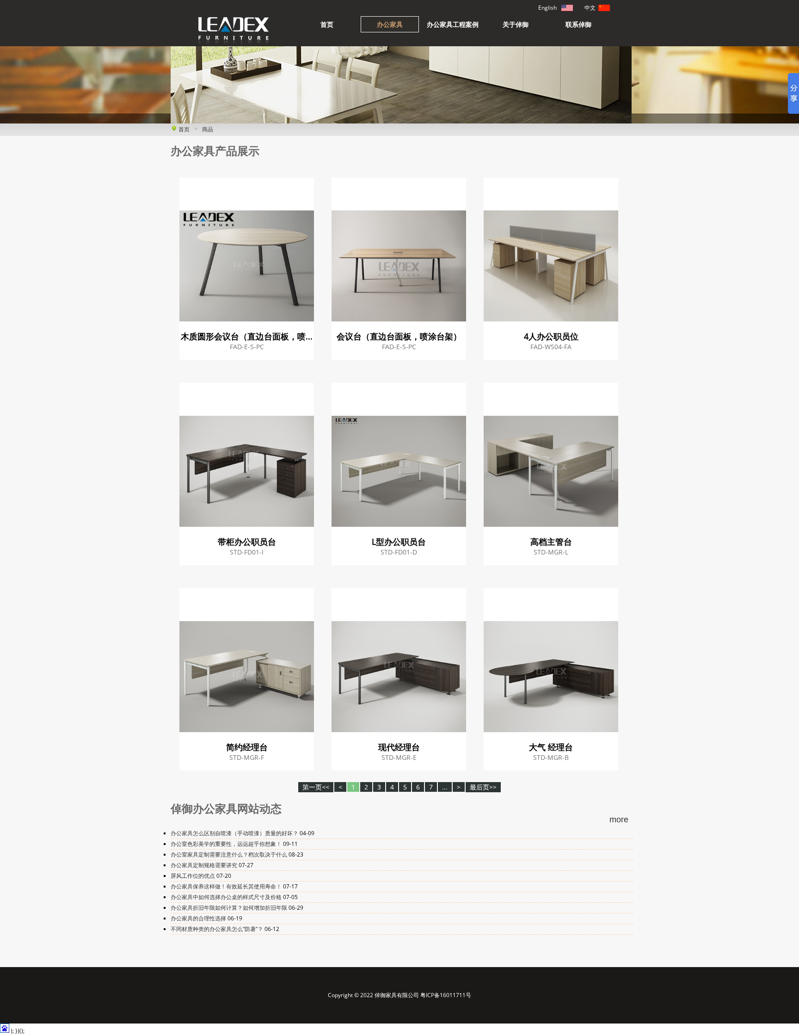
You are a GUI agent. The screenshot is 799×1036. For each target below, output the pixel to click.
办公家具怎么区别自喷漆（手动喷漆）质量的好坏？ (235, 833)
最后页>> (483, 787)
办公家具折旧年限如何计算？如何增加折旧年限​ (230, 908)
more (618, 819)
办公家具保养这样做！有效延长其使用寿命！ (227, 886)
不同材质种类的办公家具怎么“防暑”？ (217, 929)
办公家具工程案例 (453, 24)
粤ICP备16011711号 (445, 995)
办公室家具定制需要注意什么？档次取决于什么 (230, 854)
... (445, 787)
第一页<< (315, 787)
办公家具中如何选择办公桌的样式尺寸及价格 (227, 897)
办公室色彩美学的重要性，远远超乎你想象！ (227, 844)
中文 (604, 8)
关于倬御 (516, 24)
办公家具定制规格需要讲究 (205, 865)
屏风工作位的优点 (193, 876)
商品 (207, 129)
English (567, 8)
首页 (326, 24)
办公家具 (390, 24)
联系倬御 (578, 24)
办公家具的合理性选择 (199, 918)
